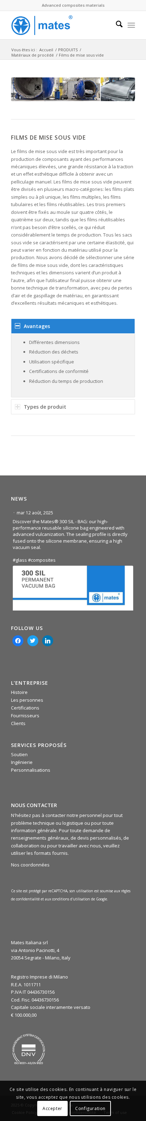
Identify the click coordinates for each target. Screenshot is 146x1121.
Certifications (25, 708)
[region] (73, 365)
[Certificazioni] (28, 1049)
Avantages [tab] (37, 326)
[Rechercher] (116, 25)
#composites (42, 560)
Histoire (19, 692)
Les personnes (27, 700)
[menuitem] (116, 25)
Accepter (52, 1108)
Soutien (19, 754)
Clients (18, 723)
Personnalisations (30, 770)
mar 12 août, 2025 (35, 513)
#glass (20, 560)
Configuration (90, 1108)
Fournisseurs (25, 715)
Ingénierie (22, 762)
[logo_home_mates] (60, 25)
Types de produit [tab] (45, 406)
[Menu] (131, 25)
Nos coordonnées (30, 865)
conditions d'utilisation (71, 899)
